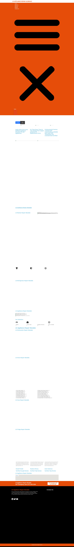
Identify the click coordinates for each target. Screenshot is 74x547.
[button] (37, 58)
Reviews (16, 7)
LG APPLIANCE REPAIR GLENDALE (22, 1)
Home (16, 3)
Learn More (17, 122)
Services (16, 6)
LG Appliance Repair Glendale (23, 207)
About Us (16, 5)
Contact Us (17, 8)
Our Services (22, 122)
